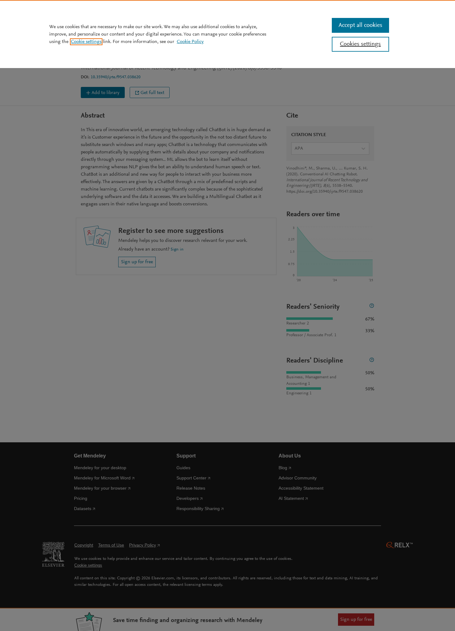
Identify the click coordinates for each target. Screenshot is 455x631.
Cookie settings (86, 41)
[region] (227, 34)
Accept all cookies (360, 25)
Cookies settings (360, 44)
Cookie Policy (190, 41)
